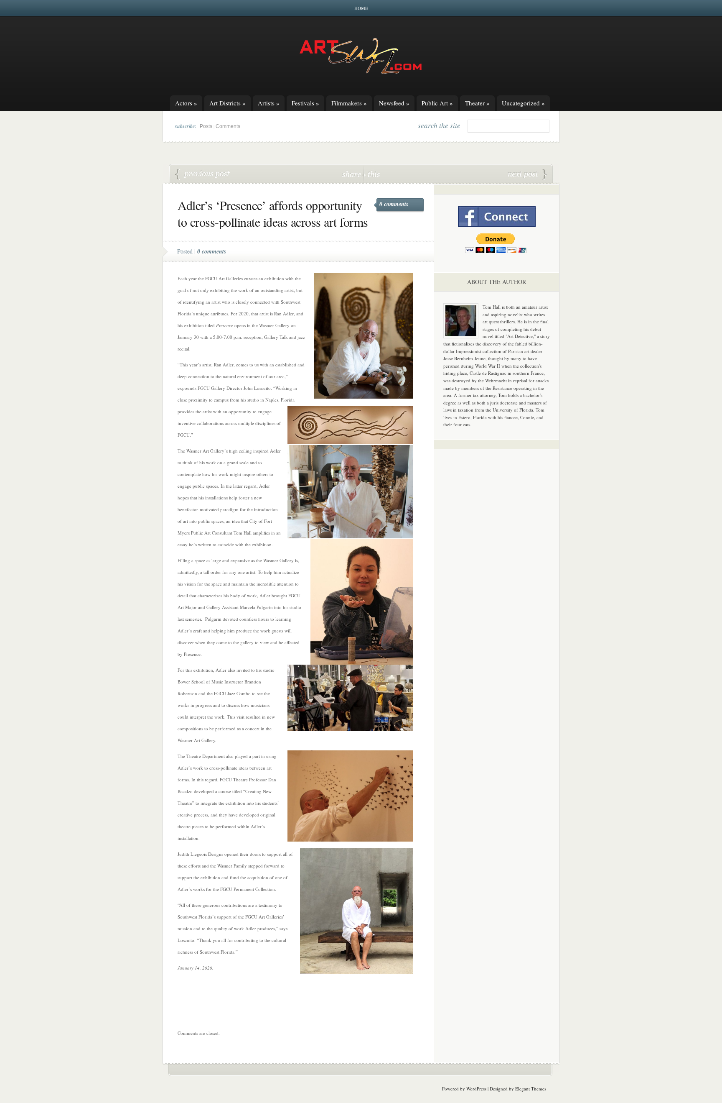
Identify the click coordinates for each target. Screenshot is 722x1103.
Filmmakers (349, 103)
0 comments (393, 204)
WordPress (476, 1088)
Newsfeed (394, 103)
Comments (228, 126)
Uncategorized (523, 103)
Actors (186, 103)
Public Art (437, 103)
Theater (477, 103)
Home (361, 8)
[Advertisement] (497, 586)
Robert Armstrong (527, 174)
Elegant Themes (530, 1088)
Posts (206, 126)
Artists (269, 103)
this (372, 174)
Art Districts (227, 103)
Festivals (305, 103)
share (352, 174)
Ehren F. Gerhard (202, 174)
